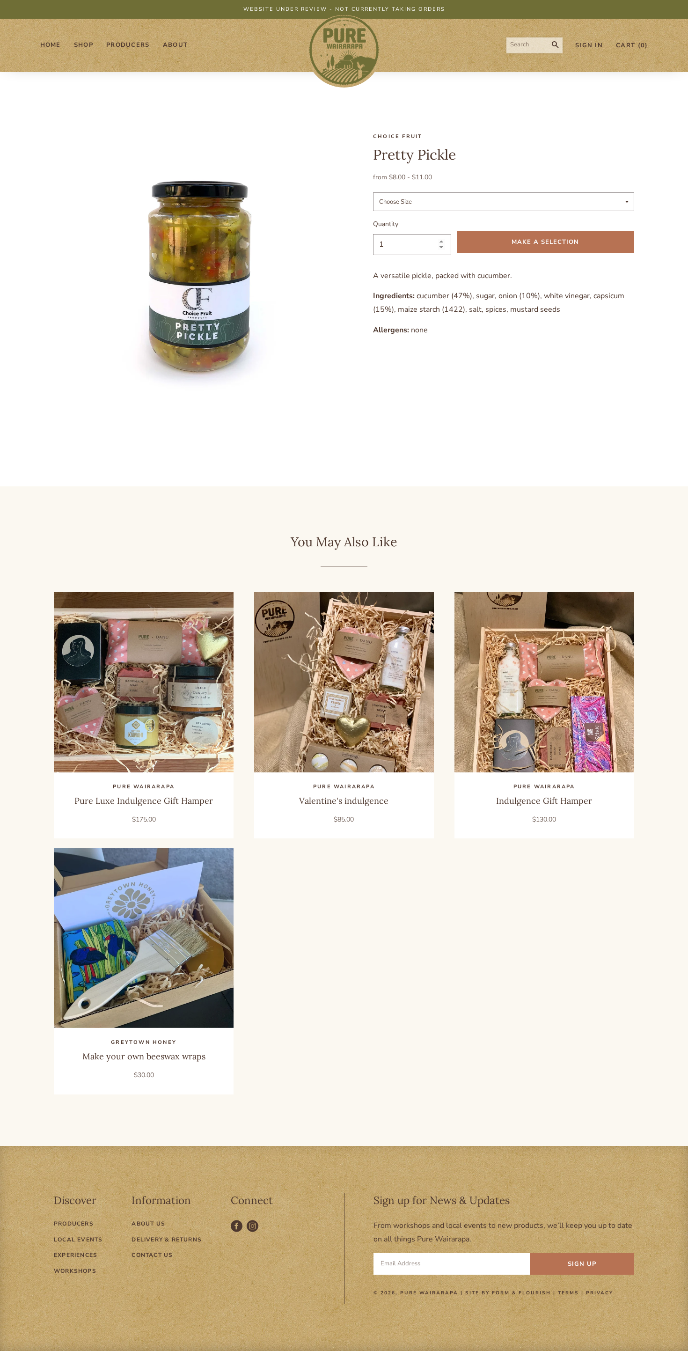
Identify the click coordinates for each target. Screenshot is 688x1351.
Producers (128, 45)
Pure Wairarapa (429, 1293)
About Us (148, 1223)
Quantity (385, 224)
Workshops (75, 1271)
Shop (83, 45)
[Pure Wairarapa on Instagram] (254, 1231)
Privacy (599, 1293)
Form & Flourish (521, 1293)
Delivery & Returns (167, 1239)
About (175, 45)
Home (50, 45)
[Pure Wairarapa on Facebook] (239, 1231)
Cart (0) (632, 45)
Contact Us (152, 1255)
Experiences (75, 1255)
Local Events (78, 1239)
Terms (568, 1293)
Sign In (589, 45)
